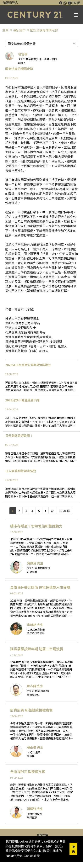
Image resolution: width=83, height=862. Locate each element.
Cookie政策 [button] (32, 856)
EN (74, 2)
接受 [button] (73, 849)
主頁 (5, 30)
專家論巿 (19, 30)
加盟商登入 (10, 2)
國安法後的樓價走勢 (44, 30)
